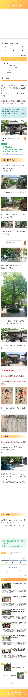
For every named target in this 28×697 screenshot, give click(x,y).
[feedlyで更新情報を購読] (7, 570)
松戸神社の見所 (11, 65)
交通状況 (9, 70)
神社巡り (4, 552)
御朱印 (10, 552)
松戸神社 (6, 63)
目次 (12, 59)
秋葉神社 (10, 554)
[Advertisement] (14, 24)
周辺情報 (9, 72)
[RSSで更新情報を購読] (20, 570)
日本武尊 (15, 552)
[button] (14, 51)
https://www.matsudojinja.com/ (13, 154)
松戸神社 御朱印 (13, 67)
